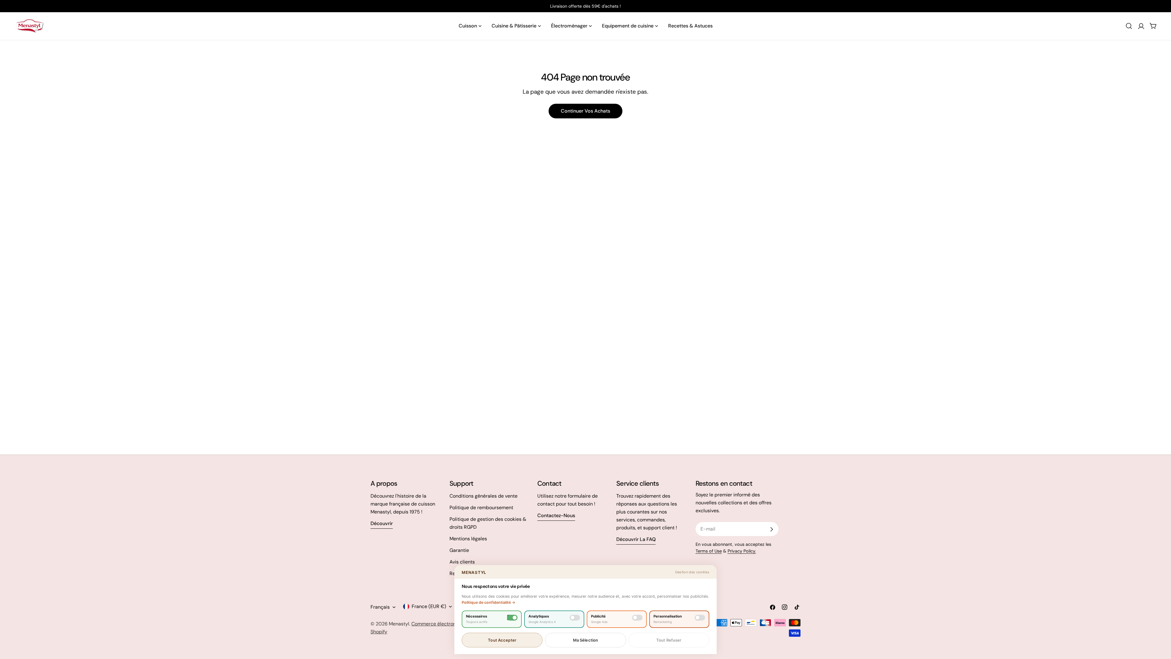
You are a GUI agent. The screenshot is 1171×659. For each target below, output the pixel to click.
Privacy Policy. (742, 551)
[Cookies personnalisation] (700, 618)
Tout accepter (502, 640)
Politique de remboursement (481, 507)
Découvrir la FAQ (636, 539)
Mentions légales (468, 538)
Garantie (459, 550)
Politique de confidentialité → (488, 602)
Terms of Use (709, 551)
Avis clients (462, 562)
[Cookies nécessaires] (512, 618)
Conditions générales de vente (483, 496)
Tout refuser (669, 640)
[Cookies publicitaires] (637, 618)
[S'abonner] (771, 529)
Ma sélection (585, 640)
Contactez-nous (556, 515)
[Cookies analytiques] (575, 618)
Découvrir (382, 523)
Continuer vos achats (585, 111)
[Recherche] (1129, 26)
